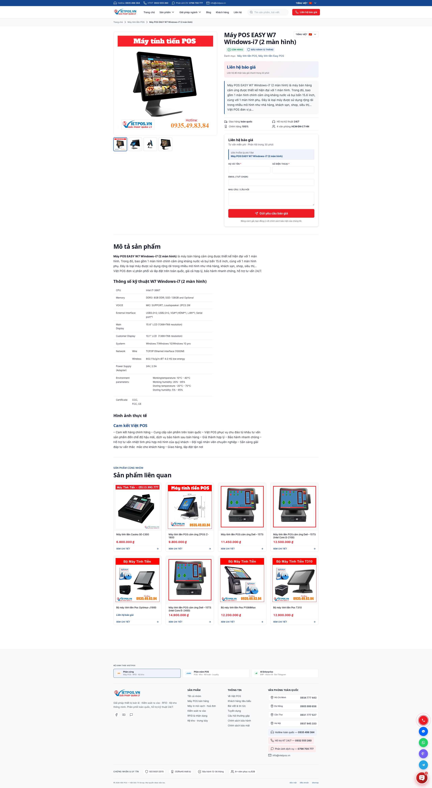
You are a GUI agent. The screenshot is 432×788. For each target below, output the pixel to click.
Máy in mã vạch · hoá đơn (201, 705)
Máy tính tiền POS (136, 22)
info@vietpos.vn (281, 755)
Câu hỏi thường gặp (239, 715)
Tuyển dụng (234, 710)
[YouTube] (124, 715)
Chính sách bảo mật (239, 725)
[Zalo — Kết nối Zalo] (423, 731)
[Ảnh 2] (135, 144)
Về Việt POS (234, 696)
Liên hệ (238, 12)
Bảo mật (293, 783)
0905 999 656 (308, 706)
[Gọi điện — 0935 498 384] (423, 720)
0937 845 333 (308, 723)
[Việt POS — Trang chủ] (125, 12)
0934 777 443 (308, 697)
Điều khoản (304, 783)
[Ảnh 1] (120, 144)
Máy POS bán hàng (198, 701)
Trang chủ (149, 12)
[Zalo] (131, 715)
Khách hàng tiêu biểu (239, 701)
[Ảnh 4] (165, 144)
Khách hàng (222, 12)
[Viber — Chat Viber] (423, 753)
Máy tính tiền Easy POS (271, 55)
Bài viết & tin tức (237, 705)
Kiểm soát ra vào (196, 710)
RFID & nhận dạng (197, 715)
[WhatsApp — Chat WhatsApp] (423, 742)
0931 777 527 (308, 714)
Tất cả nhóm (194, 696)
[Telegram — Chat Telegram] (423, 764)
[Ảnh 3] (150, 144)
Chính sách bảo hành (239, 720)
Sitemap (315, 783)
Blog (208, 12)
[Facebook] (116, 715)
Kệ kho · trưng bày (197, 720)
